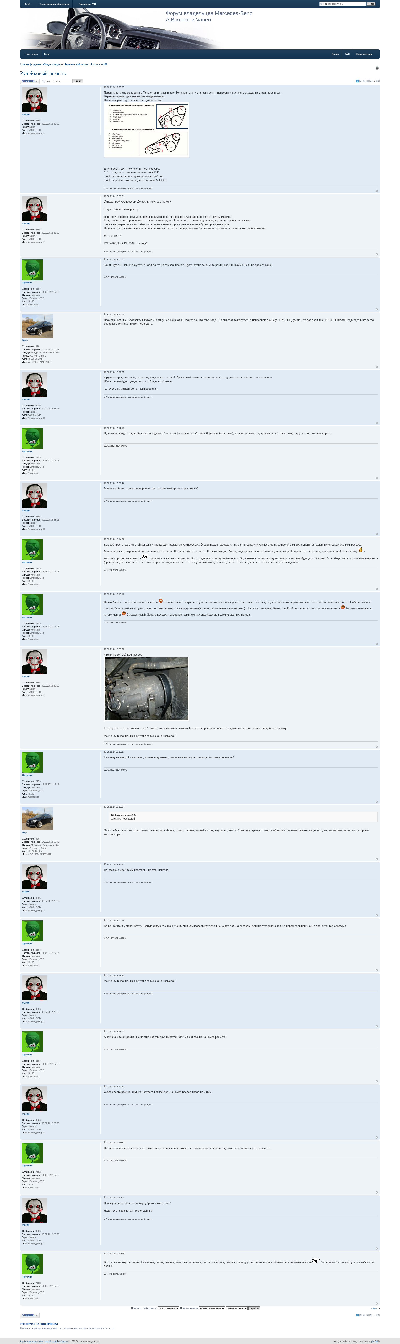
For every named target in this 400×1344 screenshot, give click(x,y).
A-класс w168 (99, 64)
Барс (25, 340)
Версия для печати (377, 68)
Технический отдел (77, 64)
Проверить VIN (87, 4)
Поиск (335, 54)
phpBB (374, 1341)
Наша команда (364, 54)
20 (377, 81)
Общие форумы (53, 64)
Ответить (25, 80)
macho (26, 114)
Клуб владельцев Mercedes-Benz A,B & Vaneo (44, 1341)
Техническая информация (54, 4)
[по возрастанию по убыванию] (243, 1308)
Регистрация (31, 54)
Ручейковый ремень (43, 72)
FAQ (347, 54)
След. (374, 1308)
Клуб (27, 4)
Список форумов (30, 64)
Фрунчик (27, 282)
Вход (46, 54)
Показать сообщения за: (144, 1308)
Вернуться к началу (377, 191)
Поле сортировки (189, 1308)
